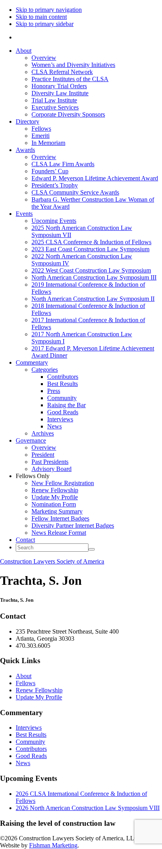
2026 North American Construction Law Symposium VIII (88, 808)
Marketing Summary (57, 511)
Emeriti (40, 135)
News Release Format (58, 532)
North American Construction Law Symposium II (93, 298)
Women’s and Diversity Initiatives (73, 64)
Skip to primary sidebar (45, 23)
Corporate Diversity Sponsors (68, 114)
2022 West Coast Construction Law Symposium (91, 270)
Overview (43, 57)
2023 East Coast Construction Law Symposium (90, 249)
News (54, 426)
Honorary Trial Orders (59, 86)
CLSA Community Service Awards (75, 192)
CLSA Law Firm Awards (62, 164)
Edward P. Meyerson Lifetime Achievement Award (94, 178)
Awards (25, 149)
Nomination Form (53, 504)
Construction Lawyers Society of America (52, 561)
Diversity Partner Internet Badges (72, 525)
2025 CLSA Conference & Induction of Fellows (91, 242)
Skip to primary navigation (49, 9)
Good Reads (62, 412)
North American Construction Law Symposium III (93, 277)
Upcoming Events (53, 220)
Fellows (41, 128)
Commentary (32, 362)
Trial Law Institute (54, 100)
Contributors (62, 376)
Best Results (62, 383)
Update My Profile (54, 497)
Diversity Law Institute (59, 93)
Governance (31, 440)
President (42, 454)
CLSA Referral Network (62, 72)
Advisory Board (51, 468)
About (23, 50)
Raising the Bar (66, 405)
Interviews (60, 419)
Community (62, 398)
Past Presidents (49, 461)
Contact (25, 539)
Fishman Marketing (53, 845)
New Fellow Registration (62, 483)
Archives (42, 433)
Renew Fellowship (54, 490)
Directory (27, 121)
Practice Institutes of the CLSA (70, 79)
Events (24, 213)
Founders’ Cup (49, 171)
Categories (44, 369)
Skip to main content (41, 16)
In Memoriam (48, 142)
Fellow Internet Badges (60, 518)
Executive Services (55, 107)
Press (53, 390)
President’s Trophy (54, 185)
